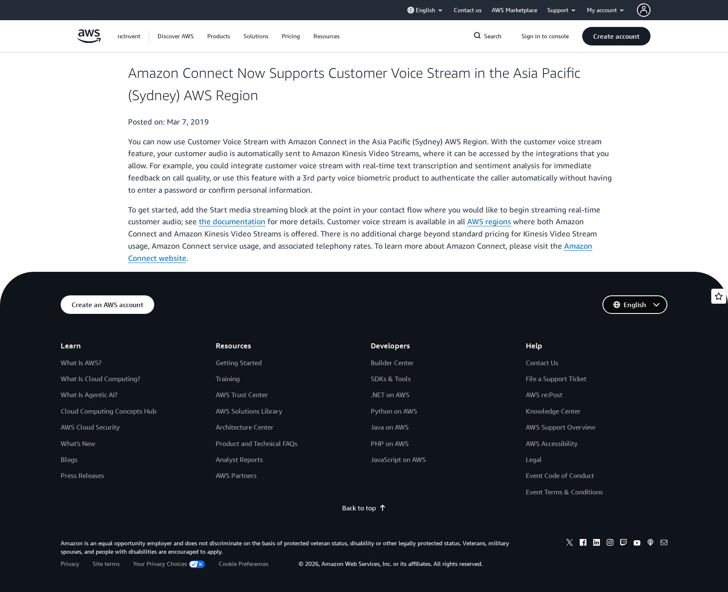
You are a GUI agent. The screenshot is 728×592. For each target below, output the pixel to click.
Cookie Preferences (243, 563)
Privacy (70, 563)
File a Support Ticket (556, 378)
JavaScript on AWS (398, 459)
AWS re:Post (544, 394)
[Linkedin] (596, 543)
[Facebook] (583, 543)
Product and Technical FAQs (256, 443)
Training (228, 378)
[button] (176, 36)
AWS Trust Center (242, 394)
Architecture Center (244, 427)
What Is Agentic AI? (89, 394)
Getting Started (239, 362)
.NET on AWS (390, 394)
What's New (78, 443)
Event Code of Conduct (560, 475)
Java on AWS (390, 427)
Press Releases (82, 475)
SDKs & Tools (391, 378)
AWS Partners (236, 475)
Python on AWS (394, 411)
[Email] (664, 543)
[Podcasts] (650, 543)
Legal (534, 459)
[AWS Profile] (643, 10)
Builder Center (392, 362)
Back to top (359, 508)
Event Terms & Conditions (564, 492)
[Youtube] (637, 543)
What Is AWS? (81, 362)
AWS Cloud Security (90, 427)
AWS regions (489, 221)
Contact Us (542, 362)
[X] (569, 543)
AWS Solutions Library (249, 411)
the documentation (232, 221)
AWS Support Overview (560, 427)
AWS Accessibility (552, 443)
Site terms (106, 563)
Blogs (69, 459)
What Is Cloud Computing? (100, 378)
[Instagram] (610, 543)
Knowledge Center (553, 411)
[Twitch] (623, 543)
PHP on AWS (390, 443)
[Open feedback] (718, 296)
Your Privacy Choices (160, 563)
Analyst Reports (239, 459)
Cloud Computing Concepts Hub (108, 411)
